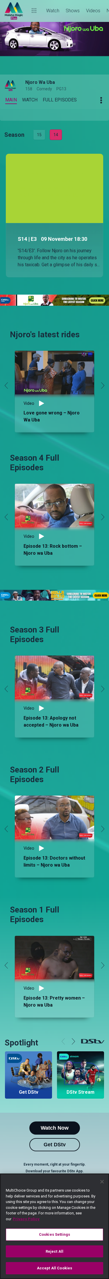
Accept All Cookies (54, 1268)
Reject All (54, 1251)
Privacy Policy (26, 1219)
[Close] (102, 1181)
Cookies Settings (54, 1234)
